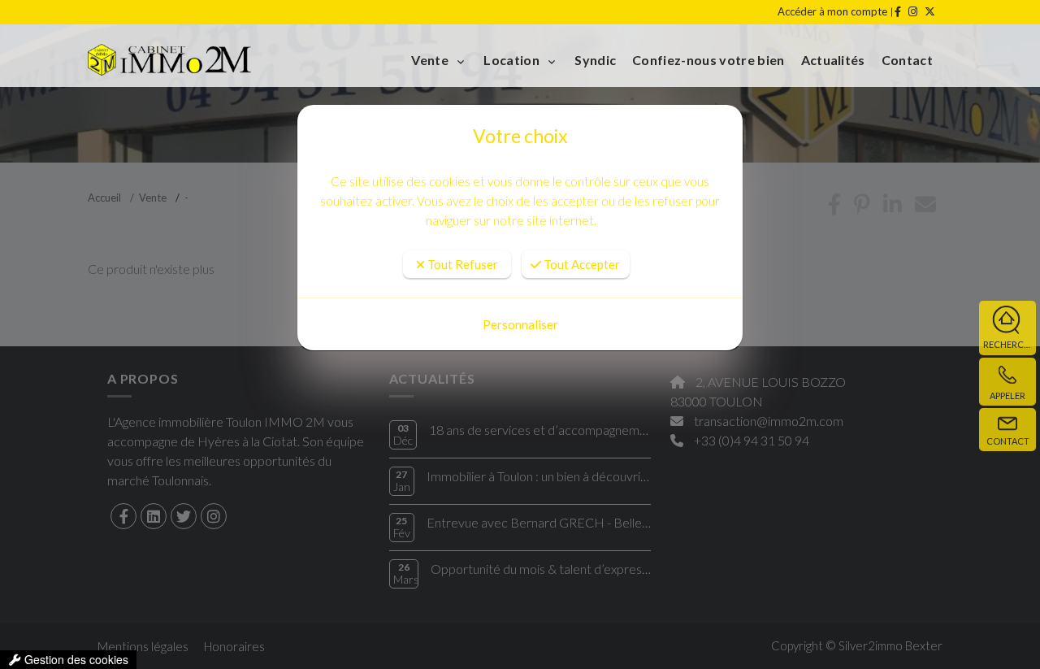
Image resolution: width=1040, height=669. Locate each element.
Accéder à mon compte (832, 11)
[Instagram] (911, 11)
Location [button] (512, 59)
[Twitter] (928, 11)
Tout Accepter (580, 264)
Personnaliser (520, 324)
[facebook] (896, 11)
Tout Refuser (461, 264)
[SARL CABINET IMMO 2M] (193, 60)
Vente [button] (431, 59)
